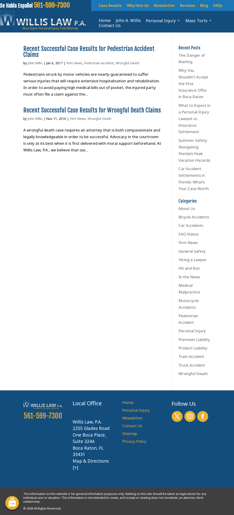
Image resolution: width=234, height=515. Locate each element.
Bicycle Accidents (193, 217)
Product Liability (192, 348)
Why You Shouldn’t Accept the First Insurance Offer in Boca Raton (193, 83)
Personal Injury (192, 330)
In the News (189, 276)
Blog (204, 6)
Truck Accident (191, 365)
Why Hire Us (138, 6)
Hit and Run (189, 268)
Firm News (74, 63)
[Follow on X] (177, 416)
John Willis (35, 63)
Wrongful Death (127, 63)
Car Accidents (190, 225)
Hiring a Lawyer (192, 259)
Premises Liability (194, 339)
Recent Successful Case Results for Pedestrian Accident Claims (88, 51)
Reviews (187, 6)
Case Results (110, 6)
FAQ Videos (188, 234)
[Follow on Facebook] (202, 416)
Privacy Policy (134, 441)
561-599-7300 (43, 416)
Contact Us (132, 425)
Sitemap (129, 433)
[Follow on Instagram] (189, 416)
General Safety (192, 251)
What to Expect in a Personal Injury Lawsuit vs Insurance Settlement (194, 118)
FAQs (217, 6)
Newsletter (164, 6)
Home (127, 402)
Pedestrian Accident (99, 63)
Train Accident (191, 356)
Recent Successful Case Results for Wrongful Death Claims (92, 110)
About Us (186, 208)
